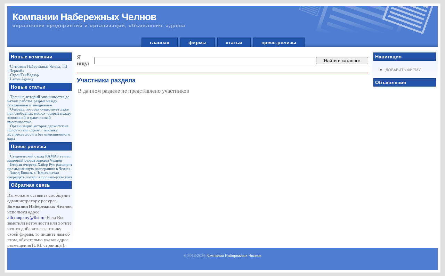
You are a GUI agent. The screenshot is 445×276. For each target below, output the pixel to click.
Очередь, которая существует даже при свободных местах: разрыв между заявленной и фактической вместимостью (39, 115)
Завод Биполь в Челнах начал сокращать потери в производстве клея (39, 175)
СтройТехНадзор (24, 75)
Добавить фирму (403, 70)
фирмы (197, 42)
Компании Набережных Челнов (234, 255)
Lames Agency (22, 79)
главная (159, 42)
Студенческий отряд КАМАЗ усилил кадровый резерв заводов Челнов (39, 158)
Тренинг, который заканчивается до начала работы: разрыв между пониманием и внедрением (38, 101)
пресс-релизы (279, 42)
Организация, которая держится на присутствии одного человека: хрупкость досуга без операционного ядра (38, 132)
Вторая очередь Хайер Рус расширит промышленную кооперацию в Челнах (39, 166)
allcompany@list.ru (25, 217)
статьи (234, 42)
